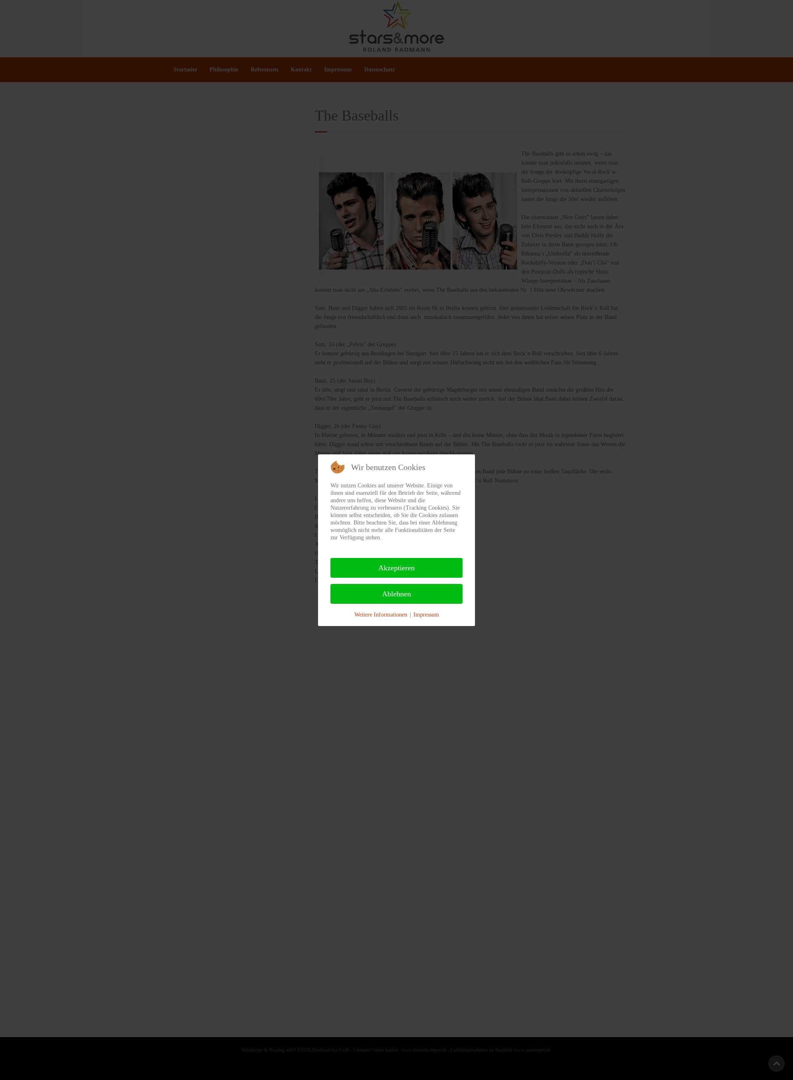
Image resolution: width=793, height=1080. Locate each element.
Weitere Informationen (380, 615)
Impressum (426, 615)
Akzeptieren (396, 568)
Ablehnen (396, 594)
